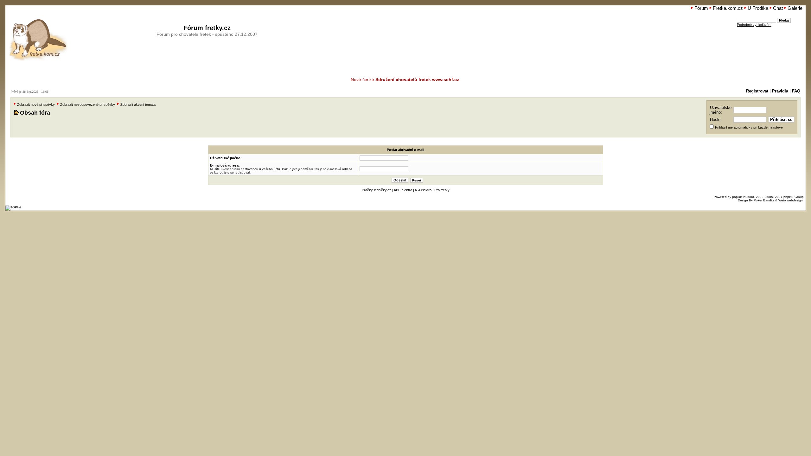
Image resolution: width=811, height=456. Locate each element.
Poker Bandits (764, 200)
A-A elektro (423, 190)
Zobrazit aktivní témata (138, 104)
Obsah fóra (35, 113)
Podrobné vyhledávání (754, 25)
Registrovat (757, 91)
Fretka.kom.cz (728, 8)
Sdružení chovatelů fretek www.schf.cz (417, 79)
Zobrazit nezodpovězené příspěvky (87, 104)
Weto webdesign (790, 200)
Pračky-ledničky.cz (376, 190)
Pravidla (780, 91)
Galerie (795, 8)
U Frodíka (758, 8)
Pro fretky (442, 190)
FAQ (796, 91)
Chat (778, 8)
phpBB (737, 197)
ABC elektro (403, 190)
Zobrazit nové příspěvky (36, 104)
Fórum (701, 8)
